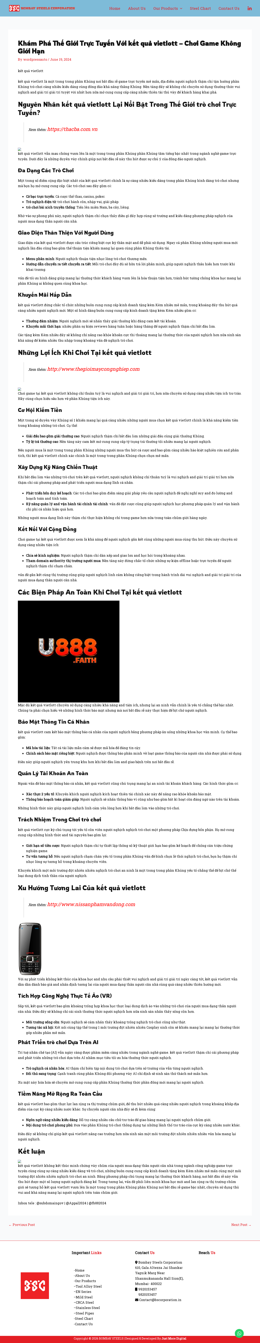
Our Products (165, 8)
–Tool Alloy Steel (88, 1286)
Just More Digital (173, 1338)
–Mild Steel (83, 1297)
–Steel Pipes (84, 1313)
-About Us (82, 1275)
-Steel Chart (83, 1318)
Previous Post (22, 1224)
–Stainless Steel (87, 1308)
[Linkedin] (249, 8)
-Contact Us (83, 1324)
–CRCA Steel (84, 1302)
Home (114, 8)
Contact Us (229, 8)
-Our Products (85, 1281)
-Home (79, 1270)
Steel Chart (200, 8)
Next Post (241, 1224)
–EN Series (82, 1291)
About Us (137, 8)
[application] (180, 8)
